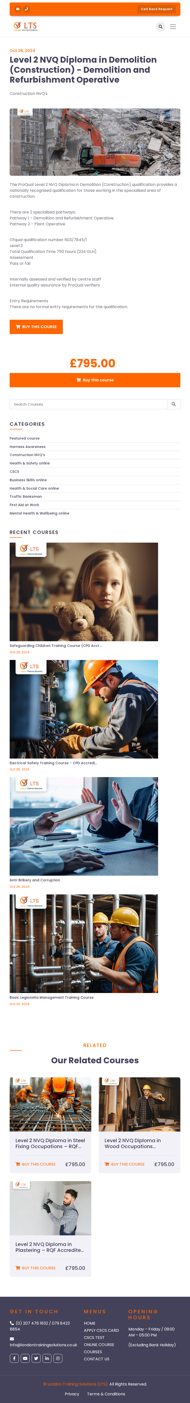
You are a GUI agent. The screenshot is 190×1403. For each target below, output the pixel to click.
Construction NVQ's (29, 93)
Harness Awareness (28, 447)
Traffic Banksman (26, 497)
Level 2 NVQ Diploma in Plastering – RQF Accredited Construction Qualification (50, 1247)
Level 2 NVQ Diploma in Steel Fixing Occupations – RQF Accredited (50, 1143)
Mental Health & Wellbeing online (39, 513)
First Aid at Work (24, 505)
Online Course (99, 1345)
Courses (93, 1352)
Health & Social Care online (34, 488)
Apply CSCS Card (101, 1330)
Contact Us (96, 1359)
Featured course (25, 438)
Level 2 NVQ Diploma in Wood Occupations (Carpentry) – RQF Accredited (133, 1143)
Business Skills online (28, 480)
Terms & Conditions (106, 1394)
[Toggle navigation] (173, 27)
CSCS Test (94, 1337)
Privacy (72, 1394)
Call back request (157, 9)
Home (89, 1323)
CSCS (14, 472)
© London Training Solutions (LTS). (75, 1384)
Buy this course (39, 327)
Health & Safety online (30, 463)
